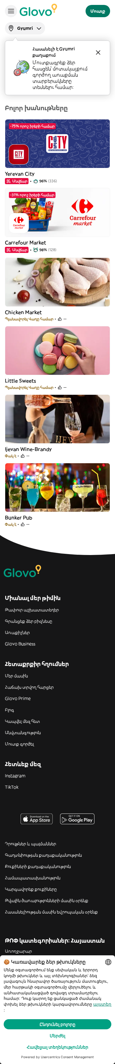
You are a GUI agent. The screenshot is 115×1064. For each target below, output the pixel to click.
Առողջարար (18, 951)
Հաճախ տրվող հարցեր (29, 687)
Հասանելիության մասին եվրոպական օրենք (51, 911)
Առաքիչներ (17, 632)
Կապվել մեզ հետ (22, 721)
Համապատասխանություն (32, 877)
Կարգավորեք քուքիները (31, 889)
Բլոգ (9, 710)
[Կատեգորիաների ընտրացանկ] (11, 11)
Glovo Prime (18, 698)
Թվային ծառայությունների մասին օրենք (46, 900)
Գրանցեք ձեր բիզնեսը (28, 621)
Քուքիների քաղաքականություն (38, 866)
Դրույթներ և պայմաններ (30, 843)
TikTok (11, 787)
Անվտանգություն (23, 732)
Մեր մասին (16, 675)
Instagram (15, 776)
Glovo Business (20, 644)
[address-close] (98, 52)
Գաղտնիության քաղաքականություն (43, 855)
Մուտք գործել (19, 744)
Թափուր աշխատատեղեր (32, 609)
